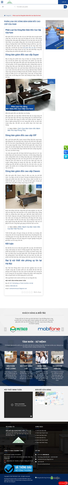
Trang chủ (8, 15)
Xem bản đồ (41, 461)
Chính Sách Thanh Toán (42, 433)
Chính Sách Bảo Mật (41, 430)
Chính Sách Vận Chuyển (42, 440)
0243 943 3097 (54, 457)
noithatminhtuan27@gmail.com (18, 288)
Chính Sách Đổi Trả (40, 437)
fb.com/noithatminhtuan (44, 464)
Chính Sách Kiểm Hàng (41, 442)
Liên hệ (64, 2)
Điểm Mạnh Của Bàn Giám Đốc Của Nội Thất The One (24, 228)
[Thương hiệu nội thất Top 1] (9, 1)
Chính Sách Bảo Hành (41, 435)
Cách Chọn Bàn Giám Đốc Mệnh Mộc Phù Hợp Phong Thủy (24, 129)
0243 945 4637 (46, 457)
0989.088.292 (13, 286)
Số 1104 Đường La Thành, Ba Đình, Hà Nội (21, 283)
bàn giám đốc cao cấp (29, 47)
